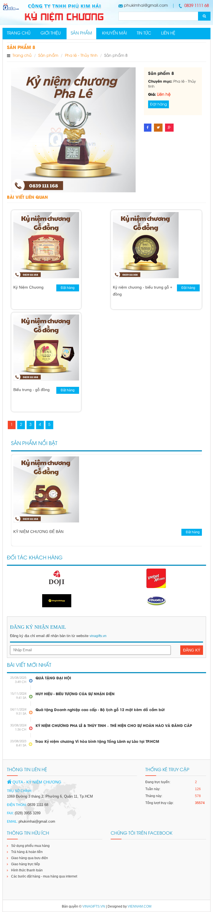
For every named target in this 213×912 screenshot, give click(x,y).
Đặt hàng (158, 104)
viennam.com (139, 906)
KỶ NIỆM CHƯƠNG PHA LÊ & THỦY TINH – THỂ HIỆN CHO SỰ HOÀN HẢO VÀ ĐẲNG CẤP (114, 725)
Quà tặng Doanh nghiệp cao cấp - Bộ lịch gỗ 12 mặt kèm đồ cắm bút (100, 710)
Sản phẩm (81, 33)
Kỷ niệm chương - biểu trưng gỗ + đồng (142, 290)
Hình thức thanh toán (27, 870)
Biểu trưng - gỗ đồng (31, 389)
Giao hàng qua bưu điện (29, 858)
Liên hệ (168, 33)
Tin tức (144, 33)
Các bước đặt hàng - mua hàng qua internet (44, 876)
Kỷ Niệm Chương (28, 287)
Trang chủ (19, 33)
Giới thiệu (50, 33)
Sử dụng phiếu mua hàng (30, 846)
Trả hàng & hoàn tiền (27, 852)
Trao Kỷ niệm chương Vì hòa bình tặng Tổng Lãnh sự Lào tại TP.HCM (97, 741)
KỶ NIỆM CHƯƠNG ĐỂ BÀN (38, 531)
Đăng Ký (191, 650)
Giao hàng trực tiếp (25, 864)
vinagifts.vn (98, 636)
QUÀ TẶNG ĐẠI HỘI (53, 678)
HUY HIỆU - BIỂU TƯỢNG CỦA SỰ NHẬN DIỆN (75, 694)
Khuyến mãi (114, 33)
